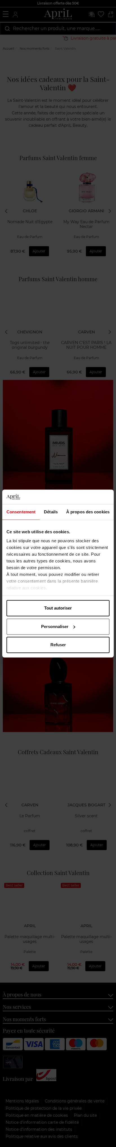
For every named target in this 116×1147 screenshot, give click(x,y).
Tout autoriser (58, 608)
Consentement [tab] (20, 511)
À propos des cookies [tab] (88, 511)
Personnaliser (54, 626)
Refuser (58, 644)
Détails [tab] (51, 511)
